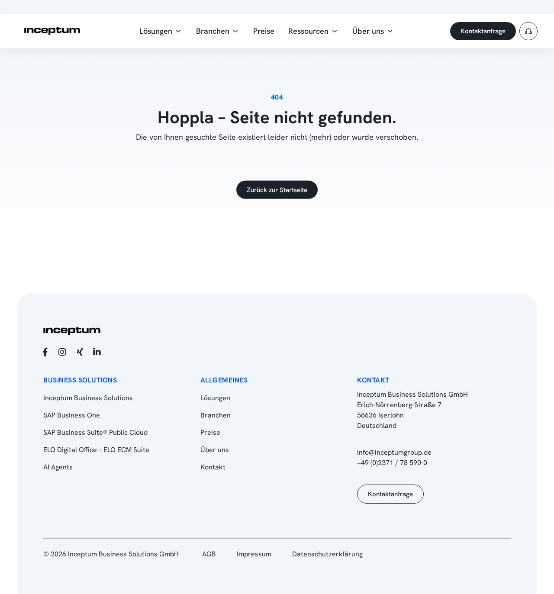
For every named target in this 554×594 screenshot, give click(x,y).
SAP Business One (71, 415)
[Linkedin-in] (97, 352)
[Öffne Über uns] (390, 31)
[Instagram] (62, 352)
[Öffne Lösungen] (178, 31)
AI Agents (58, 467)
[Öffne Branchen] (235, 31)
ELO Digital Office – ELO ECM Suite (96, 449)
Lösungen (215, 397)
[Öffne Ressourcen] (334, 31)
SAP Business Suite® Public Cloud (95, 432)
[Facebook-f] (45, 352)
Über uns (214, 449)
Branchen (215, 415)
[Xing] (79, 352)
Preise (210, 432)
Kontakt (212, 467)
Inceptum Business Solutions (88, 397)
